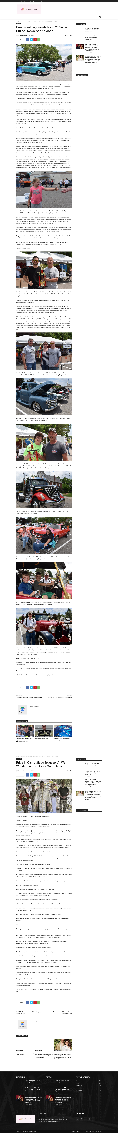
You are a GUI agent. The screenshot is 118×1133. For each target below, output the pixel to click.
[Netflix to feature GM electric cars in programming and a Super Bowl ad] (80, 38)
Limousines (91, 1131)
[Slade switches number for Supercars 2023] (44, 731)
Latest (73, 1131)
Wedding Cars (98, 1131)
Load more (88, 69)
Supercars (22, 21)
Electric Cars (85, 1131)
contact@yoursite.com (50, 1125)
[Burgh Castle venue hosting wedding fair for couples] (80, 30)
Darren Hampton (23, 35)
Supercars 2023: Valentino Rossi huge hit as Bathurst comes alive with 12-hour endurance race (25, 740)
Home (17, 21)
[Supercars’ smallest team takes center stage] (63, 731)
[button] (100, 17)
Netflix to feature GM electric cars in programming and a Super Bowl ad (92, 37)
